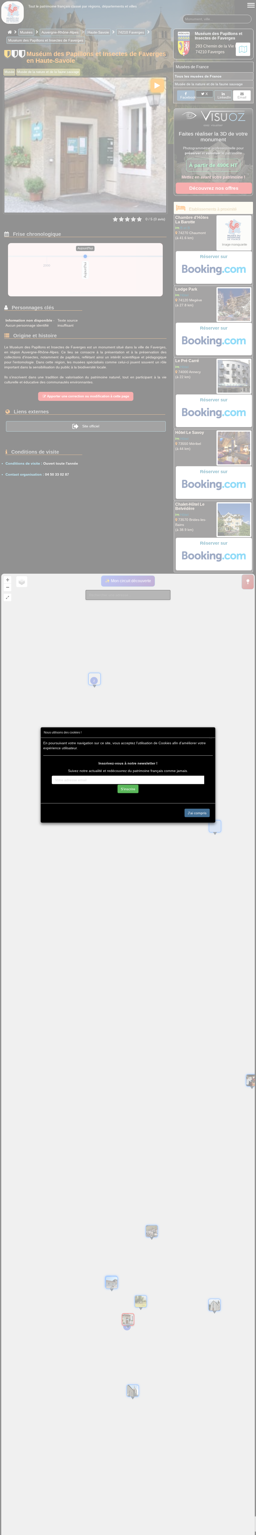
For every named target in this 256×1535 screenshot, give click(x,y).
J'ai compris (197, 813)
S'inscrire (128, 789)
